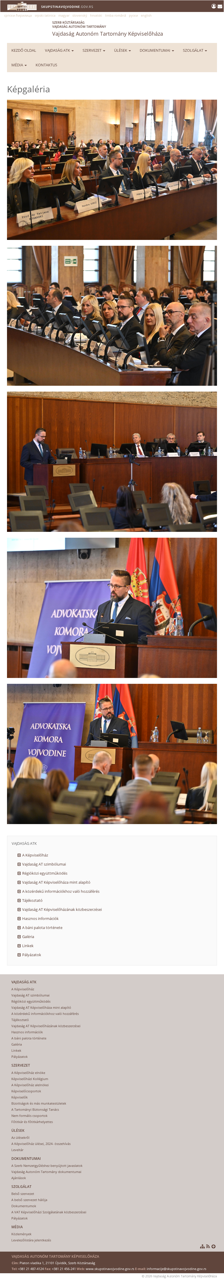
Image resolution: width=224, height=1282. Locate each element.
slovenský (79, 15)
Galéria (28, 936)
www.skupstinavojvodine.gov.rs (110, 1269)
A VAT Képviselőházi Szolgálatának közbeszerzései (48, 1212)
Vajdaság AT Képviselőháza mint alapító (56, 882)
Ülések (121, 50)
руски (133, 15)
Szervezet (92, 50)
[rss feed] (208, 1246)
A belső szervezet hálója (29, 1200)
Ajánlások (18, 1178)
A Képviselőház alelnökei (30, 1085)
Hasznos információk (40, 918)
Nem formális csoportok (29, 1115)
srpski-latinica (45, 15)
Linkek (28, 945)
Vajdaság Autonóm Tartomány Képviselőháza (107, 28)
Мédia (17, 65)
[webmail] (220, 6)
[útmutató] (202, 1246)
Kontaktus (46, 65)
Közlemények (21, 1234)
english (146, 15)
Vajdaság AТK (58, 50)
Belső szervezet (22, 1193)
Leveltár (17, 1150)
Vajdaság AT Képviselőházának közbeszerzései (62, 909)
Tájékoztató (32, 900)
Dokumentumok (23, 1206)
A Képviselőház (35, 855)
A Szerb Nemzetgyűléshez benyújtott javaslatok (47, 1165)
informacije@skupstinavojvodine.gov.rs (176, 1269)
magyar (63, 15)
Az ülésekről (20, 1137)
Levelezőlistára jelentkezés (31, 1240)
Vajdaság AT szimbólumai (44, 864)
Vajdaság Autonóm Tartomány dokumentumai (46, 1171)
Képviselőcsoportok (26, 1091)
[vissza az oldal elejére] (213, 1246)
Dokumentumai (155, 50)
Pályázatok (31, 954)
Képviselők (19, 1097)
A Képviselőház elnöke (28, 1072)
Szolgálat (193, 50)
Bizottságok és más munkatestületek (38, 1103)
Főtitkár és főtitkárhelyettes (32, 1122)
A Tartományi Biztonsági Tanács (35, 1109)
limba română (115, 15)
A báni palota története (42, 927)
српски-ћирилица (18, 15)
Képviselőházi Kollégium (29, 1079)
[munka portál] (214, 6)
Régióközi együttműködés (44, 873)
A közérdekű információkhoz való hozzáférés (60, 891)
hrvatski (96, 15)
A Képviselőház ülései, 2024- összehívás (41, 1143)
